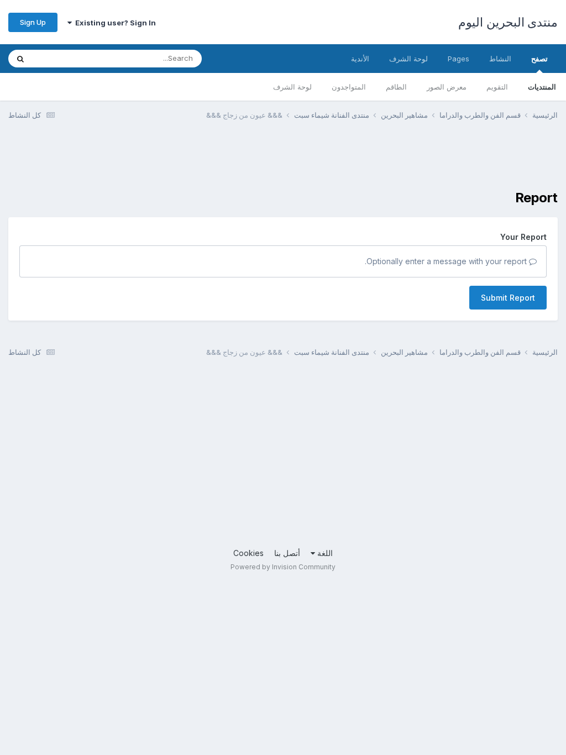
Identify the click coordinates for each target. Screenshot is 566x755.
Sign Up (33, 22)
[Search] (20, 58)
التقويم (497, 86)
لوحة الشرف (292, 86)
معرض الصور (447, 86)
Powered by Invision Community (283, 567)
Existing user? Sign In (114, 22)
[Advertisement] (356, 162)
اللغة (324, 553)
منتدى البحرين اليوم (508, 22)
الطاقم (396, 86)
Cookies (248, 553)
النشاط (500, 58)
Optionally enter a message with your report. (447, 261)
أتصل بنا (287, 553)
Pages (458, 58)
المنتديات (542, 86)
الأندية (360, 58)
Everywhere (67, 58)
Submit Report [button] (508, 297)
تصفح (539, 58)
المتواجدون (349, 86)
